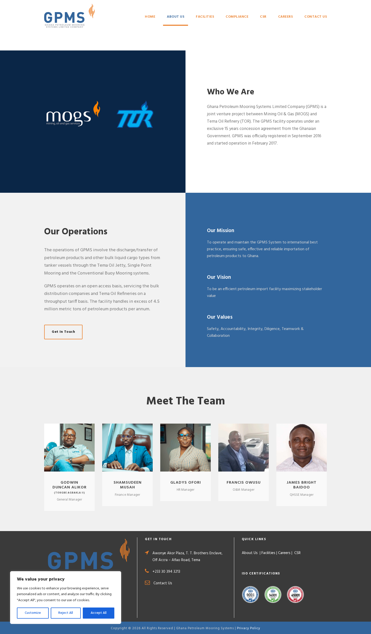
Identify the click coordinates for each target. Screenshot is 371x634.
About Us (175, 17)
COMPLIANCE (237, 17)
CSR (263, 17)
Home (150, 17)
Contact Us (315, 17)
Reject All (65, 613)
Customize (33, 613)
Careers (285, 17)
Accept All (99, 613)
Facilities (205, 17)
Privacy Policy (248, 628)
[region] (65, 597)
